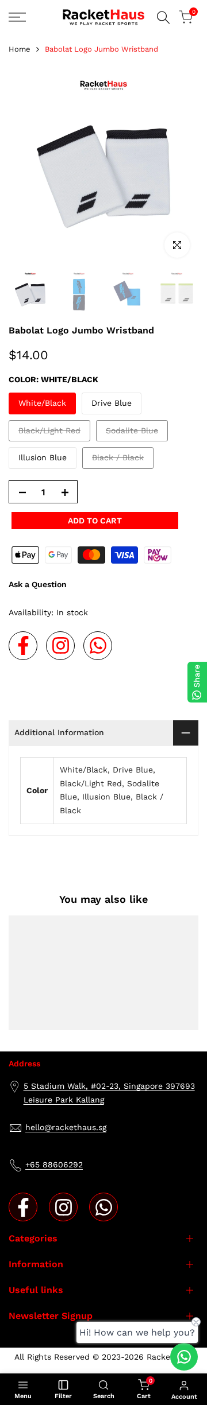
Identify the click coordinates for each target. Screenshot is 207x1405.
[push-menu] (17, 17)
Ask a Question (38, 584)
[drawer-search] (163, 17)
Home (19, 49)
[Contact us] (184, 1357)
